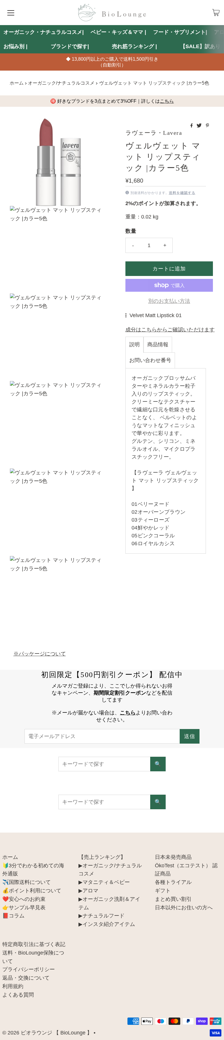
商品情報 (157, 344)
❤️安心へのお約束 (24, 899)
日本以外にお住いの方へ (184, 907)
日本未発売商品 (173, 857)
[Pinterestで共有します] (207, 125)
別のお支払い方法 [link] (169, 301)
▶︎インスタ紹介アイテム (106, 924)
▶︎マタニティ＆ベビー (104, 882)
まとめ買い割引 (173, 899)
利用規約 (12, 986)
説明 (134, 344)
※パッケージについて (39, 654)
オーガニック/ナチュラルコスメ (61, 82)
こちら (167, 101)
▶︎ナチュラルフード (101, 916)
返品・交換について (26, 978)
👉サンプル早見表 (24, 907)
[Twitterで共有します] (200, 125)
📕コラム (13, 916)
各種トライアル (173, 882)
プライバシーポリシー (28, 969)
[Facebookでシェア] (192, 125)
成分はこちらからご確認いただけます (170, 330)
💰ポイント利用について (31, 891)
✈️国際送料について (26, 882)
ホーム (17, 82)
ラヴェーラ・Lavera (153, 133)
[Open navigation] (11, 12)
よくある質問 (18, 995)
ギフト (163, 891)
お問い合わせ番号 (150, 360)
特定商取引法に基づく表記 (33, 944)
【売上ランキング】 (102, 857)
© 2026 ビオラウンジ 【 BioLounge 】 (47, 1033)
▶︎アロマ (88, 891)
